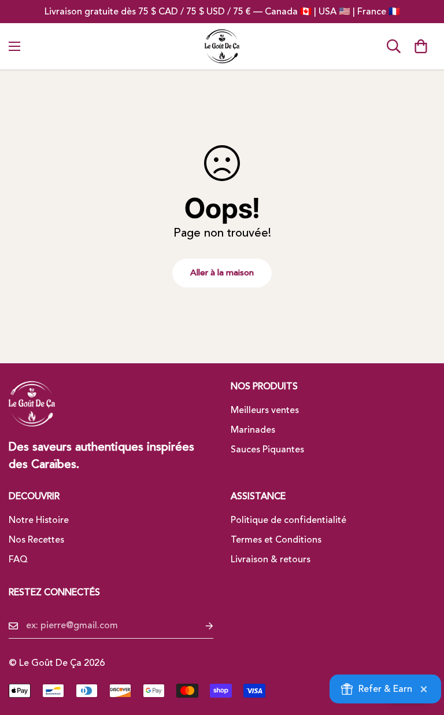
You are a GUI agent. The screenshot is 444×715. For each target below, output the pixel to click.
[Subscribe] (200, 626)
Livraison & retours (270, 559)
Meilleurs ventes (265, 410)
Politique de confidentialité (288, 520)
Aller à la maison (222, 272)
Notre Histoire (39, 520)
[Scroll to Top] (421, 652)
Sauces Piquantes (267, 449)
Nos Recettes (36, 540)
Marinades (253, 430)
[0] (420, 46)
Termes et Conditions (276, 540)
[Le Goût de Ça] (222, 46)
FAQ (18, 559)
